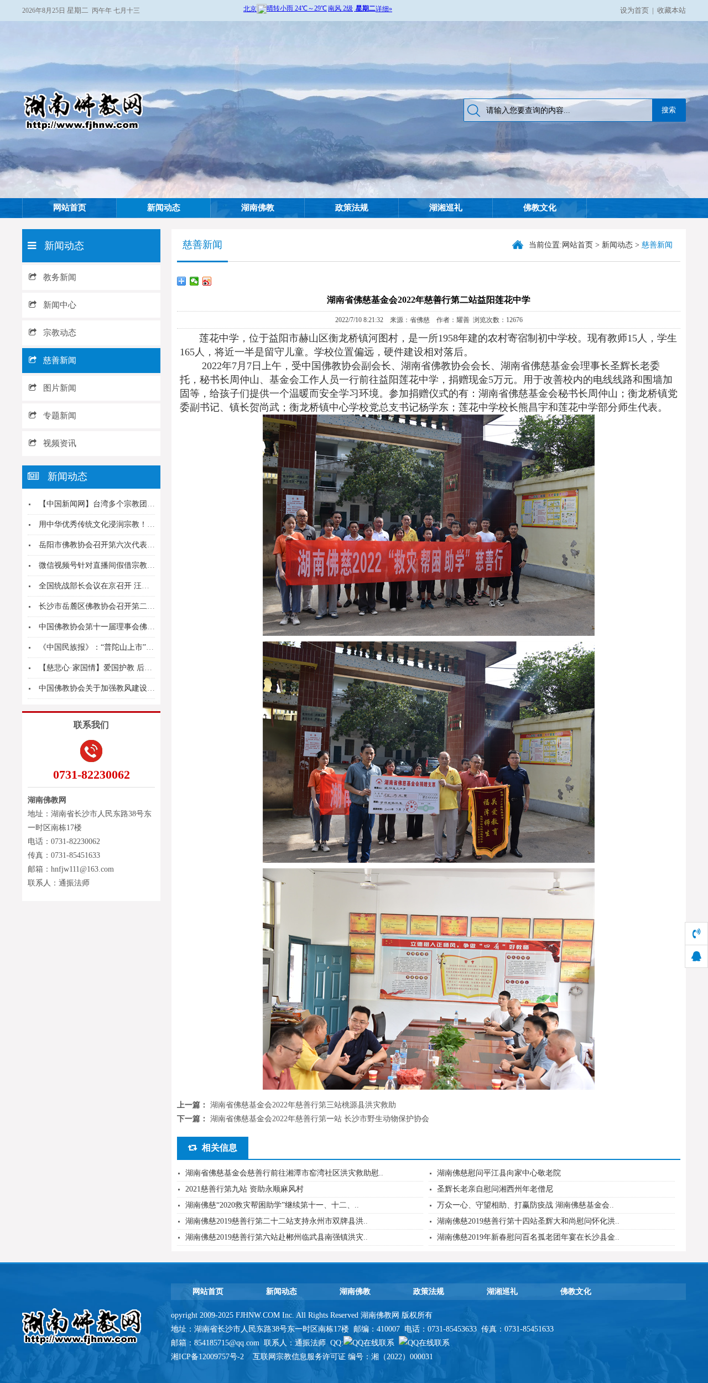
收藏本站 (671, 10)
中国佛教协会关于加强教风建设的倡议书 (108, 688)
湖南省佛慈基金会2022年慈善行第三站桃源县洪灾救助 (303, 1105)
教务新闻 (59, 277)
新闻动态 (163, 207)
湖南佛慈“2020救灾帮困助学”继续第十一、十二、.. (272, 1205)
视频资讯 (59, 443)
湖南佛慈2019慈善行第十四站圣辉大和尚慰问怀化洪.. (528, 1221)
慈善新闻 (59, 360)
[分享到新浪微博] (207, 281)
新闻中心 (59, 305)
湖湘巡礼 (445, 207)
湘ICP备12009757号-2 (208, 1357)
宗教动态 (59, 332)
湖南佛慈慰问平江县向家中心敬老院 (499, 1173)
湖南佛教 (257, 207)
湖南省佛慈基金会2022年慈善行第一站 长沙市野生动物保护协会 (319, 1119)
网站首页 (69, 207)
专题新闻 (59, 415)
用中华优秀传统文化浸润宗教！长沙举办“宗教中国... (129, 524)
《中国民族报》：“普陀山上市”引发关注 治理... (120, 647)
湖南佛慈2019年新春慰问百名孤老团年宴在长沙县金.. (528, 1237)
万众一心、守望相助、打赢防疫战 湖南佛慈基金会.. (525, 1205)
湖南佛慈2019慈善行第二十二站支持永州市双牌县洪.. (276, 1221)
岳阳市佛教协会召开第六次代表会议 (101, 545)
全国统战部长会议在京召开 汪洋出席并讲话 (113, 586)
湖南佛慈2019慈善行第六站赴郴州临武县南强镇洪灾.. (276, 1237)
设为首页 (634, 10)
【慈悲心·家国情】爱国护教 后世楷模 (103, 668)
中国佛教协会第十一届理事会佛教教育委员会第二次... (131, 627)
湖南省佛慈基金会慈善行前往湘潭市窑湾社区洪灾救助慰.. (284, 1173)
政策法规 (351, 207)
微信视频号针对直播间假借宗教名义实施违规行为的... (131, 565)
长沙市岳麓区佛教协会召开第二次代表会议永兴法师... (131, 606)
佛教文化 (539, 207)
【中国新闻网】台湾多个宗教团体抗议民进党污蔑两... (131, 504)
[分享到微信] (194, 281)
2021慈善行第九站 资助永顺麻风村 (244, 1189)
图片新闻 (59, 388)
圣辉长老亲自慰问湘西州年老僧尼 (495, 1189)
